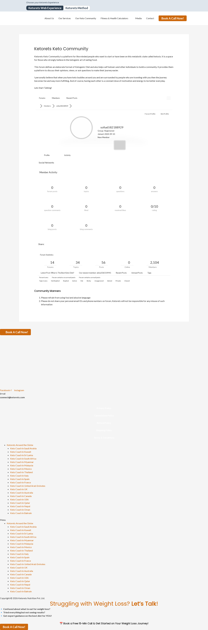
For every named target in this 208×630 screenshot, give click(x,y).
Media (138, 18)
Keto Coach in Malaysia (21, 465)
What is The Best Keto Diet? (62, 273)
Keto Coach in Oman (20, 509)
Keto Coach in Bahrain (21, 513)
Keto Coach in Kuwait (20, 451)
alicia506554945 (104, 273)
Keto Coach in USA (19, 499)
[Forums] (38, 106)
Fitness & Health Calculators (114, 18)
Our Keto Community (85, 18)
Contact (150, 18)
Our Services (64, 18)
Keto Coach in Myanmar (22, 462)
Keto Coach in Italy (19, 475)
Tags (149, 273)
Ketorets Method (76, 8)
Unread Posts (137, 273)
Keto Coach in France (20, 482)
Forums (42, 98)
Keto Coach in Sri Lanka (21, 455)
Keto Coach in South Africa (23, 458)
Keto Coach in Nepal (20, 506)
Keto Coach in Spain (19, 479)
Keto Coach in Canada (21, 496)
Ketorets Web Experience (44, 8)
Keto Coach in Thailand (21, 472)
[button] (104, 520)
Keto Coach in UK (18, 489)
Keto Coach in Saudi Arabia (23, 448)
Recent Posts (72, 98)
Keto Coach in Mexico (21, 468)
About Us (49, 18)
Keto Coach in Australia (21, 492)
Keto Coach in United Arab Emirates (27, 485)
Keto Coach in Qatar (20, 502)
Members (56, 98)
